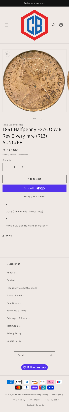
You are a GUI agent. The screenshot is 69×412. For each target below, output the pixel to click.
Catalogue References (18, 318)
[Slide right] (42, 118)
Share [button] (9, 235)
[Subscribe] (51, 355)
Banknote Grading (16, 310)
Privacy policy (19, 400)
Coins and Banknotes (21, 394)
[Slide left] (27, 118)
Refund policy (57, 394)
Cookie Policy (14, 340)
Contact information (36, 405)
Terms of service (35, 400)
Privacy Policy (14, 333)
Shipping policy (52, 400)
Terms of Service (15, 295)
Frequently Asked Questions (22, 287)
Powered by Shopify (40, 394)
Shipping (6, 154)
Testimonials (13, 325)
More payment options (34, 196)
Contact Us (13, 280)
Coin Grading (14, 302)
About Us (12, 272)
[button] (6, 25)
